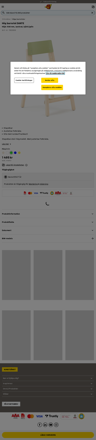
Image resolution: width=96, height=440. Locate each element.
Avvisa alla (49, 80)
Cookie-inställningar (24, 80)
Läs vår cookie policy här (55, 73)
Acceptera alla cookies (52, 87)
